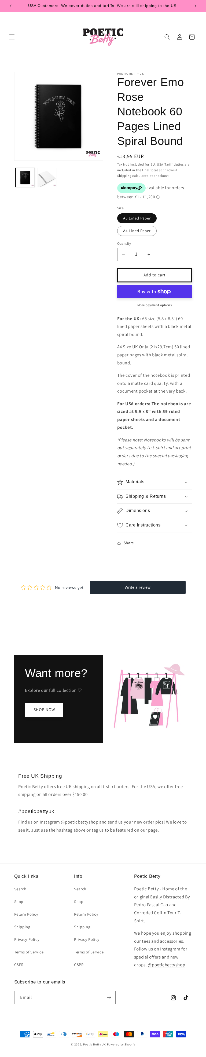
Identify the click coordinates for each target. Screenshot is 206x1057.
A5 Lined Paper (137, 218)
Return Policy (26, 914)
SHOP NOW (44, 709)
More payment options (154, 305)
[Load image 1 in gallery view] (25, 177)
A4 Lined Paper (137, 230)
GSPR (19, 964)
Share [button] (129, 542)
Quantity (124, 243)
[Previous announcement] (11, 6)
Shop (19, 901)
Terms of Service (29, 951)
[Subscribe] (109, 997)
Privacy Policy (27, 939)
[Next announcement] (195, 6)
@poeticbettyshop (166, 965)
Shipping (124, 175)
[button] (12, 37)
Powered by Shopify (121, 1044)
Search (20, 888)
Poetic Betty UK (94, 1044)
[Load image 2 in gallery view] (47, 177)
